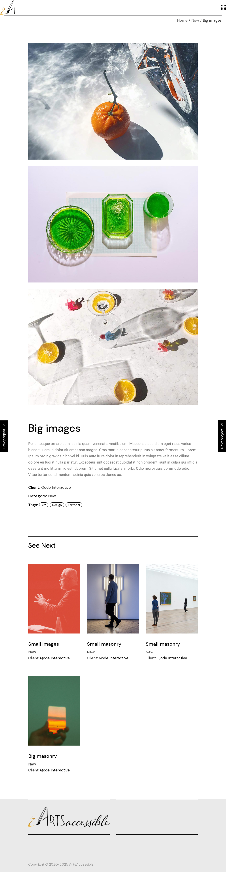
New (52, 496)
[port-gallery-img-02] (113, 224)
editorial (74, 505)
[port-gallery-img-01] (113, 101)
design (57, 505)
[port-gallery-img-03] (113, 347)
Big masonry (42, 756)
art (43, 505)
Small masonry (104, 644)
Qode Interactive (56, 487)
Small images (43, 644)
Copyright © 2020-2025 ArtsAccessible (61, 864)
